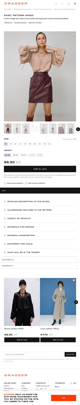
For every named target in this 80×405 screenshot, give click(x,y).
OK (63, 398)
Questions (7, 266)
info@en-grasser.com (43, 386)
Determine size (68, 139)
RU (75, 383)
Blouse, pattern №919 (14, 329)
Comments (8, 260)
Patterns (6, 386)
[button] (78, 129)
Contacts (25, 388)
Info (3, 190)
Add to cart (22, 340)
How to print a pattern (36, 183)
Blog (23, 386)
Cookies (9, 394)
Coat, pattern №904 (49, 329)
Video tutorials (8, 388)
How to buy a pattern (15, 183)
